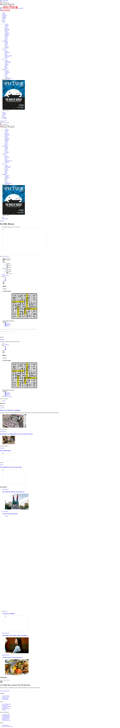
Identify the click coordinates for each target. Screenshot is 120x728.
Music (6, 54)
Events (3, 18)
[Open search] (1, 121)
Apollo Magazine (5, 715)
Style (6, 67)
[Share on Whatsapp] (5, 280)
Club (3, 19)
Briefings (4, 17)
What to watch (8, 61)
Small (9, 263)
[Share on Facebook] (5, 277)
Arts (6, 50)
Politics (6, 24)
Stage (6, 58)
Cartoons (7, 77)
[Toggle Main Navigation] (1, 8)
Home (3, 13)
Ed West (1, 464)
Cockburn (7, 25)
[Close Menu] (1, 122)
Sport (6, 65)
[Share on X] (5, 279)
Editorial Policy (5, 699)
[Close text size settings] (3, 261)
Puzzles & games (8, 78)
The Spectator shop (6, 716)
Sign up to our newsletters (7, 726)
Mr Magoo (2, 339)
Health (6, 68)
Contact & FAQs (5, 695)
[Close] (1, 682)
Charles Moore (3, 431)
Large (10, 267)
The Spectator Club (6, 720)
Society (6, 43)
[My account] (22, 8)
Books (6, 51)
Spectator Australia (6, 714)
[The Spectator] (10, 8)
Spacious (10, 273)
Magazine (7, 28)
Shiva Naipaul (5, 511)
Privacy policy (5, 705)
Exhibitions (7, 52)
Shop (3, 22)
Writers (3, 14)
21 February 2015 (5, 256)
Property (6, 64)
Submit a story (5, 698)
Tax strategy (4, 707)
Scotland (6, 47)
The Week (7, 70)
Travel (6, 63)
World (6, 44)
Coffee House (5, 41)
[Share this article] (3, 282)
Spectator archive (5, 718)
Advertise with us (5, 697)
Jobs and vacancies (6, 708)
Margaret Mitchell (6, 655)
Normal (9, 271)
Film (6, 53)
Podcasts (4, 16)
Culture (6, 26)
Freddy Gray (5, 611)
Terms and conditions (6, 706)
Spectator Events (5, 719)
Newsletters (4, 15)
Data (6, 45)
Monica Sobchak (5, 633)
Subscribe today (5, 725)
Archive (4, 20)
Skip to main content (4, 0)
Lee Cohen (2, 407)
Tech (6, 27)
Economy (7, 46)
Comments (6, 275)
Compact (9, 269)
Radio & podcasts (8, 55)
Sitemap (4, 709)
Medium (10, 265)
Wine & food (7, 62)
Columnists (7, 72)
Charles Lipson (5, 489)
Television (7, 56)
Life (3, 59)
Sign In (19, 8)
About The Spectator (6, 704)
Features (6, 71)
